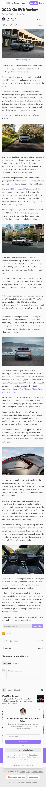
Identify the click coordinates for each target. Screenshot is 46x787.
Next (39, 648)
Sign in (41, 3)
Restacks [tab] (16, 663)
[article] (23, 701)
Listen (41, 19)
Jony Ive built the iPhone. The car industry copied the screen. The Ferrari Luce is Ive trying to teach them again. (17, 700)
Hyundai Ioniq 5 (30, 483)
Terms (28, 772)
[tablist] (11, 663)
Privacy (22, 772)
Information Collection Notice (27, 757)
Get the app (33, 777)
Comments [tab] (7, 663)
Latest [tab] (10, 690)
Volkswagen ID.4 (9, 392)
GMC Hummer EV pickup (21, 189)
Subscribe (33, 3)
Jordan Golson (12, 18)
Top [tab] (4, 690)
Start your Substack (17, 777)
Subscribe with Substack (24, 750)
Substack (12, 782)
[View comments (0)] (11, 25)
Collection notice (37, 772)
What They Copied (10, 696)
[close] (40, 709)
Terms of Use (33, 755)
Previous (8, 648)
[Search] (42, 690)
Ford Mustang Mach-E (29, 389)
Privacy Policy (23, 759)
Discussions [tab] (18, 690)
